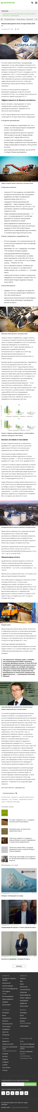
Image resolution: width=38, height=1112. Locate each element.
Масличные (23, 987)
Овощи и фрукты (25, 998)
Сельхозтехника (25, 989)
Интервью (5, 1012)
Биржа (22, 1054)
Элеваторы (23, 992)
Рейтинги (5, 1021)
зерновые (4, 799)
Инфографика (24, 1026)
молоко (15, 799)
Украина (22, 978)
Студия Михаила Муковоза (19, 1107)
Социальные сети (9, 1051)
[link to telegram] (3, 1093)
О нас (22, 1041)
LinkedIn (5, 1065)
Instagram (5, 1062)
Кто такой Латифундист (27, 1044)
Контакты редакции (26, 1051)
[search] (32, 3)
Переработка (24, 1000)
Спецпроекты (15, 893)
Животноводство (7, 999)
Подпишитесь (30, 1084)
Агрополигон (6, 983)
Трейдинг (5, 1002)
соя (10, 799)
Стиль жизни (21, 19)
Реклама (5, 1038)
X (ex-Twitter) (6, 1067)
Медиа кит (5, 1041)
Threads (4, 1070)
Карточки (30, 19)
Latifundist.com (20, 787)
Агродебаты (6, 1029)
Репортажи (5, 1035)
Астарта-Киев (5, 797)
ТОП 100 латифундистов (10, 988)
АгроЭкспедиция (7, 986)
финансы (15, 797)
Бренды (22, 1021)
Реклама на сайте (7, 1044)
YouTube (5, 1056)
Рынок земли (6, 1005)
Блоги (4, 1015)
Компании (23, 1018)
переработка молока (25, 799)
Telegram (5, 1059)
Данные (23, 1010)
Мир (21, 981)
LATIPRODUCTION (26, 1058)
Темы (4, 994)
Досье (22, 1015)
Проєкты (5, 976)
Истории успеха (10, 19)
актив (3, 802)
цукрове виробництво (26, 797)
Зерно (22, 984)
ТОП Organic (6, 991)
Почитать (6, 1010)
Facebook (5, 1054)
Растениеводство (7, 996)
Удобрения (23, 1003)
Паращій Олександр (13, 802)
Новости (23, 976)
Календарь (23, 1012)
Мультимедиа (25, 1023)
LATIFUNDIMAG (25, 1056)
